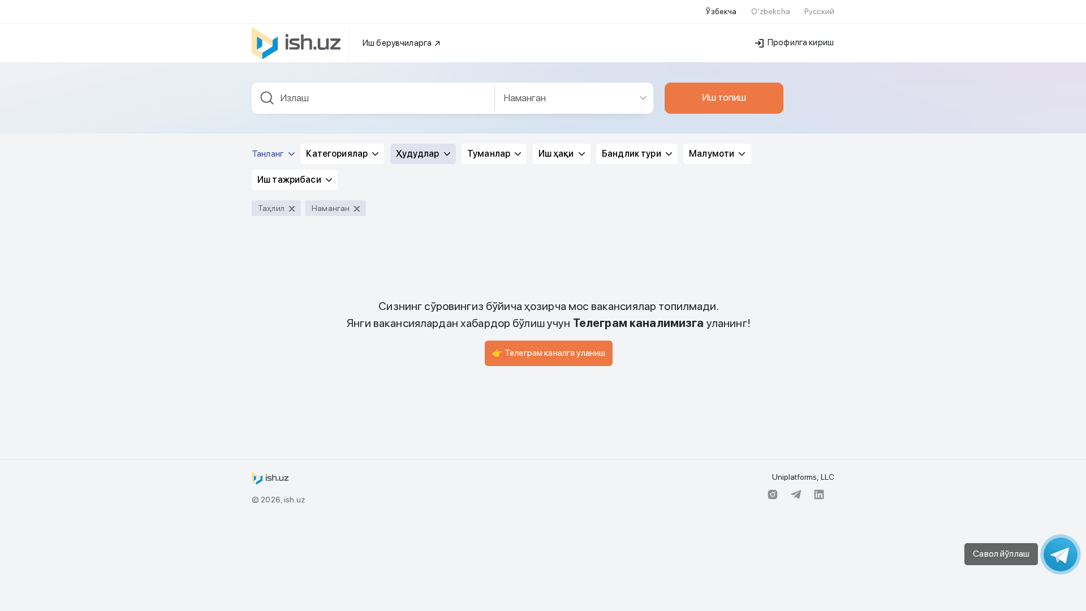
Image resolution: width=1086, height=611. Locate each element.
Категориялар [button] (337, 153)
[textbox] (373, 98)
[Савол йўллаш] (1061, 554)
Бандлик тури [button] (632, 153)
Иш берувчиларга (398, 43)
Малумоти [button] (712, 153)
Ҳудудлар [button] (418, 153)
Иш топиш (724, 97)
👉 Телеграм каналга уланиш (549, 353)
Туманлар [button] (489, 153)
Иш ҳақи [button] (557, 153)
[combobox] (373, 98)
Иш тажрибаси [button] (290, 179)
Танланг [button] (269, 153)
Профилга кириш (800, 42)
